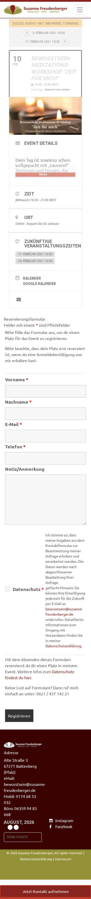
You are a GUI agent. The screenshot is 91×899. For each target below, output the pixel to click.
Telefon (15, 446)
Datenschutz (28, 589)
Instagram (64, 820)
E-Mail (13, 424)
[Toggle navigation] (80, 10)
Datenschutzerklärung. (64, 646)
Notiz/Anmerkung (24, 469)
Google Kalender (39, 284)
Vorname (16, 379)
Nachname (18, 401)
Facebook (63, 826)
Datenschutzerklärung (36, 859)
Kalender (32, 278)
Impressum (63, 859)
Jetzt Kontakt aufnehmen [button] (45, 891)
